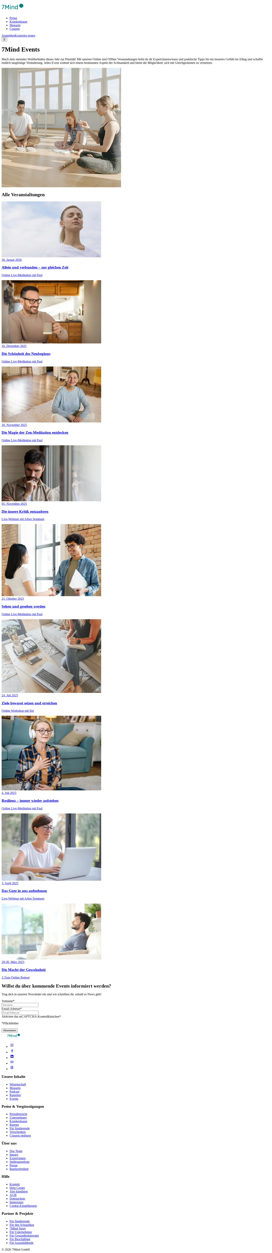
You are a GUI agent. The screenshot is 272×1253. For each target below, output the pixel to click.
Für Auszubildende (21, 1242)
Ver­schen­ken (18, 1132)
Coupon (15, 28)
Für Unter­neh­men (21, 1232)
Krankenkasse (18, 21)
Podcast (14, 1091)
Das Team (16, 1151)
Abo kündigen (19, 1191)
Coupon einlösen (20, 1135)
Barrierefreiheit (19, 1169)
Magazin (15, 25)
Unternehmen (18, 1117)
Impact (14, 1154)
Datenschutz (17, 1198)
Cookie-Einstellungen (23, 1205)
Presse (14, 1165)
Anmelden (8, 35)
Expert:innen (18, 1158)
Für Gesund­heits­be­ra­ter (24, 1235)
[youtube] (12, 1063)
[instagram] (12, 1046)
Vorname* (8, 1001)
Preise (13, 18)
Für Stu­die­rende (20, 1221)
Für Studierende (20, 1128)
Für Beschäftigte (20, 1239)
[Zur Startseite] (12, 11)
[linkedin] (12, 1057)
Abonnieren (9, 1030)
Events (14, 1098)
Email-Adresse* (12, 1008)
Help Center (17, 1188)
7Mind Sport (17, 1228)
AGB (13, 1195)
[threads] (12, 1069)
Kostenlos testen (25, 35)
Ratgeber (15, 1095)
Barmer (14, 1124)
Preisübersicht (18, 1114)
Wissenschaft (18, 1084)
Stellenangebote (19, 1161)
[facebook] (12, 1052)
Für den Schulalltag (22, 1225)
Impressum (16, 1202)
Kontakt (15, 1184)
